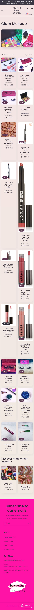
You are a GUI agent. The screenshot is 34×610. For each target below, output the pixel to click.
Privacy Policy (8, 541)
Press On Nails (25, 488)
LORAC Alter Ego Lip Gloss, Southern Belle (25, 346)
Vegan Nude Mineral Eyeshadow (9, 141)
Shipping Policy (9, 549)
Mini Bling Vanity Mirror (9, 484)
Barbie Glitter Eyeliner (9, 445)
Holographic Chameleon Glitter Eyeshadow (9, 408)
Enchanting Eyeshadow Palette (25, 109)
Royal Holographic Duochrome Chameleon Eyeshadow (25, 409)
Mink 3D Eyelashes (9, 377)
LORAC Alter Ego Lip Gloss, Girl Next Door (8, 330)
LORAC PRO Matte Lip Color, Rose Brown (25, 237)
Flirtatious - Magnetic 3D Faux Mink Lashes (9, 110)
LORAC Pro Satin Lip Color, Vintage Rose (25, 149)
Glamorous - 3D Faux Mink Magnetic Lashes (25, 77)
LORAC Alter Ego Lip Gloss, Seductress (25, 292)
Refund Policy (8, 545)
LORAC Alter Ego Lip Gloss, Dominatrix (8, 265)
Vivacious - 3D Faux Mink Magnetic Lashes (9, 77)
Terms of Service (9, 537)
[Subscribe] (28, 523)
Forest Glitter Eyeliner (25, 445)
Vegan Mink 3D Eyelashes (25, 377)
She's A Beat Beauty (14, 606)
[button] (2, 10)
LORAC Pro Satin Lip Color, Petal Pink (8, 185)
